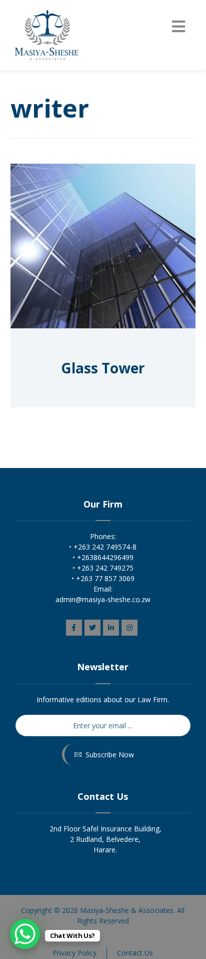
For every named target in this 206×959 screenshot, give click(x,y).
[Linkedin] (111, 628)
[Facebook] (74, 628)
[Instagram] (130, 628)
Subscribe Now (110, 754)
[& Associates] (45, 35)
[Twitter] (92, 628)
